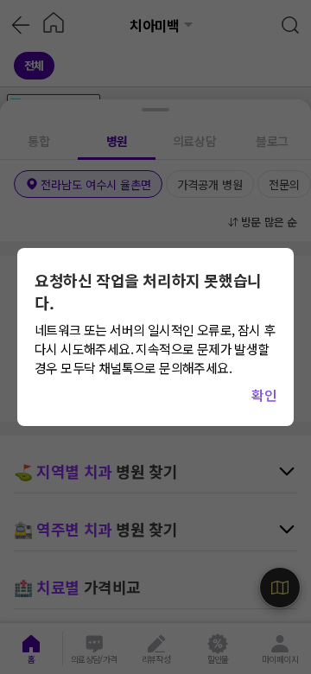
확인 (263, 395)
